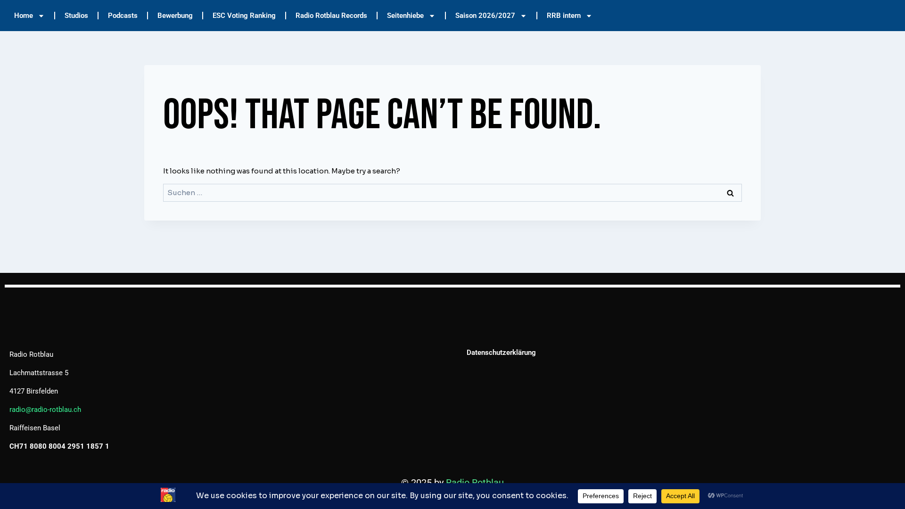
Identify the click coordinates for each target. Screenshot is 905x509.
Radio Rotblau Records (331, 15)
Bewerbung (175, 15)
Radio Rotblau (475, 482)
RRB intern (564, 15)
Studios (76, 15)
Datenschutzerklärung (501, 352)
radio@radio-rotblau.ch (45, 409)
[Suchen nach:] (452, 192)
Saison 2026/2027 (485, 15)
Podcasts (123, 15)
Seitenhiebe (405, 15)
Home (23, 15)
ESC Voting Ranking (244, 15)
